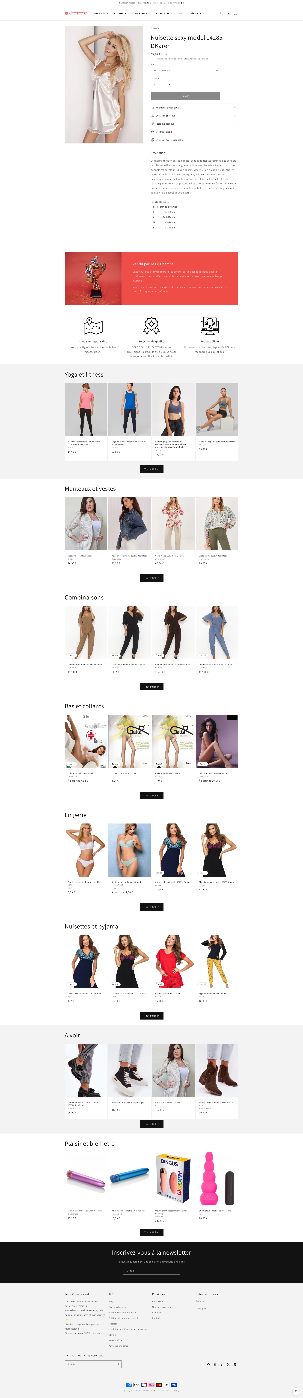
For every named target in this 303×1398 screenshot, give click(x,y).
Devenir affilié (115, 1340)
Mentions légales (117, 1307)
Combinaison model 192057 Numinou (129, 664)
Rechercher (158, 1301)
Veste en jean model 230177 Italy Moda (129, 556)
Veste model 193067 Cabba (80, 556)
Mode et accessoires (162, 1307)
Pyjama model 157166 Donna (212, 993)
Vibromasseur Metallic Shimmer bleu (129, 1211)
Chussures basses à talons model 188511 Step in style (83, 1103)
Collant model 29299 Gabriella (213, 773)
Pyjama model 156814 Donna (168, 993)
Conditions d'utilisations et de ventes (127, 1329)
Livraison (113, 1323)
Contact (112, 1334)
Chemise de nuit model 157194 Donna (172, 882)
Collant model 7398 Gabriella (81, 773)
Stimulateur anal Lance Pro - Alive (215, 1211)
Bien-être (156, 1312)
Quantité (155, 78)
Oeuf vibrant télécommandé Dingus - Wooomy (172, 1212)
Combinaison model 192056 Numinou (172, 664)
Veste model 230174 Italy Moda (213, 556)
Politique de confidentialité (122, 1312)
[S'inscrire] (176, 1271)
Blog (110, 1301)
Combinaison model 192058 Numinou (85, 664)
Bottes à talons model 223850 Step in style (216, 1103)
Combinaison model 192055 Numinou (216, 664)
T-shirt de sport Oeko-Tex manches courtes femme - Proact (84, 443)
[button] (221, 13)
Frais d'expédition (172, 59)
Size (152, 64)
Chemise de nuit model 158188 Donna (216, 882)
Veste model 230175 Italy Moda (169, 556)
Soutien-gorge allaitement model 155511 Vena (127, 883)
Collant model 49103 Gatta (167, 773)
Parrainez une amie (118, 1345)
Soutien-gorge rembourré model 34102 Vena (86, 883)
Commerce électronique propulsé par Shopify (160, 1391)
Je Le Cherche (135, 1391)
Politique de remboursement (123, 1318)
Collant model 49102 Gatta (124, 773)
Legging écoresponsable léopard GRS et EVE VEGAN (129, 443)
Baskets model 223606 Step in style (128, 1102)
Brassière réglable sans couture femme (217, 441)
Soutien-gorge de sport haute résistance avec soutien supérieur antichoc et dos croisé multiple (170, 444)
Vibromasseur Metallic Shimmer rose (85, 1211)
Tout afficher (151, 469)
